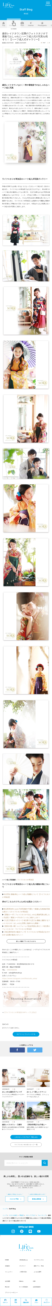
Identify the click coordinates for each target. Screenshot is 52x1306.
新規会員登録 (36, 1199)
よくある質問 (37, 1271)
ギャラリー (22, 1266)
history (21, 1281)
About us (12, 25)
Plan (22, 25)
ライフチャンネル (39, 1260)
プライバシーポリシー (11, 1292)
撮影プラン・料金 (39, 1266)
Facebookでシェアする (17, 1049)
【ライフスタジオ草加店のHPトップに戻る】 (20, 1012)
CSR (34, 1281)
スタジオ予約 (14, 1199)
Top (3, 25)
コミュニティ (8, 1271)
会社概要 (7, 1281)
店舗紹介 (7, 1266)
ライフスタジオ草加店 (25, 880)
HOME (7, 1260)
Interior (31, 25)
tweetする (34, 1049)
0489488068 (12, 970)
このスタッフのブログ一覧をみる (26, 1137)
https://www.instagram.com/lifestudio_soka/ (19, 978)
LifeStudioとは (23, 1260)
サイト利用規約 (23, 1287)
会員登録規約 (37, 1287)
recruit (7, 1287)
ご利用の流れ (23, 1271)
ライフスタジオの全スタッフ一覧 (26, 1144)
